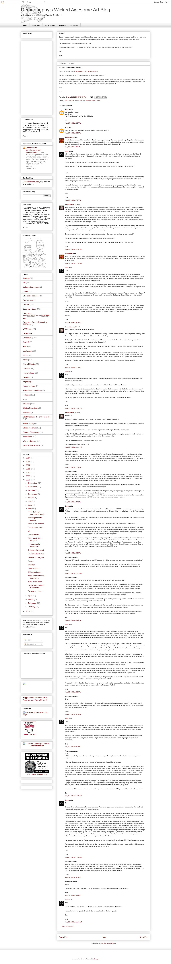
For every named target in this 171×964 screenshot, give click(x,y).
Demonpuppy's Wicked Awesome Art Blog (65, 9)
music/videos (28, 373)
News (77, 100)
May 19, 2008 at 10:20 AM (73, 573)
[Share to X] (100, 97)
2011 (28, 469)
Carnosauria (31, 148)
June (30, 505)
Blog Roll (62, 25)
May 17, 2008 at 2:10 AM (73, 133)
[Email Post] (91, 97)
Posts (28, 640)
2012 (28, 465)
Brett (67, 151)
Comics (26, 304)
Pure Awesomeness (31, 390)
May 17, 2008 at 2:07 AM (73, 123)
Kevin (25, 360)
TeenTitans (27, 437)
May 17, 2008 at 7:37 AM (73, 200)
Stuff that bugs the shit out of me (89, 100)
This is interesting (35, 527)
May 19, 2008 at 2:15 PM (73, 620)
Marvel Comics (29, 364)
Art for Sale (74, 25)
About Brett (36, 25)
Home (25, 25)
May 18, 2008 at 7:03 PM (73, 367)
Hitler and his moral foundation (36, 577)
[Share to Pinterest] (105, 97)
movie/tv (26, 368)
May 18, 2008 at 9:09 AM (73, 322)
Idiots (25, 355)
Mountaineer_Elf (71, 204)
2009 (28, 476)
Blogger (96, 959)
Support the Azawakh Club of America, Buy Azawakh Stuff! (35, 698)
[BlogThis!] (98, 97)
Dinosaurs (27, 338)
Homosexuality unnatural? (34, 545)
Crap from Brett (69, 100)
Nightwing (27, 382)
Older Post (144, 937)
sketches (26, 412)
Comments (31, 644)
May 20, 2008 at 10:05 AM (73, 796)
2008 (28, 480)
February (32, 603)
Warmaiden (69, 137)
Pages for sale (29, 386)
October (32, 490)
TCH (66, 109)
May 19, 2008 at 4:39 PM (73, 692)
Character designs (30, 296)
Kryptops (31, 565)
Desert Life (27, 333)
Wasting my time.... (36, 591)
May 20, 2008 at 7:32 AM (73, 747)
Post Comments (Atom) (108, 943)
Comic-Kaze (28, 300)
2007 (28, 611)
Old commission (34, 572)
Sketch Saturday (30, 408)
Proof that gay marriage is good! (36, 513)
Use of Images (50, 25)
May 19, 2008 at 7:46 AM (73, 502)
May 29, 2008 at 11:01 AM (73, 922)
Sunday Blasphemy (31, 432)
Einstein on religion (36, 557)
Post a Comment (67, 926)
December (33, 483)
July (30, 501)
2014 (28, 458)
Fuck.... (31, 561)
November (33, 487)
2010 (28, 472)
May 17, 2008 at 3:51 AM (73, 147)
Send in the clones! (36, 524)
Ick (29, 531)
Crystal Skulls (33, 535)
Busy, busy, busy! (35, 582)
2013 (28, 461)
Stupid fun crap (29, 428)
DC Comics (27, 329)
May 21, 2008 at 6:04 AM (73, 877)
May (30, 509)
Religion (26, 395)
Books (25, 291)
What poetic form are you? (35, 539)
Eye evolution (33, 568)
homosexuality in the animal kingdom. (86, 71)
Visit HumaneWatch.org (37, 774)
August (31, 498)
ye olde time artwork (31, 445)
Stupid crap (28, 423)
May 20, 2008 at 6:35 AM (73, 714)
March (31, 599)
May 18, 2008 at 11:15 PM (73, 447)
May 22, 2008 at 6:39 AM (73, 895)
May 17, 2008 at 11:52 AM (73, 263)
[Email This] (95, 97)
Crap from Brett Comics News (36, 315)
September (33, 494)
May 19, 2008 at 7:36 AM (73, 467)
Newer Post (63, 937)
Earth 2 (26, 342)
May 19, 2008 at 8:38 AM (73, 553)
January (32, 607)
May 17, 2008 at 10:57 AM (73, 249)
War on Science (29, 441)
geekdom (27, 351)
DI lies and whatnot (36, 550)
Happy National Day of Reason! (36, 586)
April (30, 596)
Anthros (26, 278)
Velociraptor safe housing (35, 519)
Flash (25, 346)
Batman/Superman (31, 287)
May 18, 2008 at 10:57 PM (73, 408)
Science (26, 404)
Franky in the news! (36, 554)
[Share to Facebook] (103, 97)
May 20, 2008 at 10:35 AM (73, 857)
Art (24, 282)
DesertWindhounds (31, 182)
